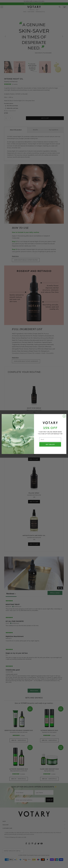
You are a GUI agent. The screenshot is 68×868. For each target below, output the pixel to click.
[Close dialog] (64, 416)
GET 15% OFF (50, 444)
